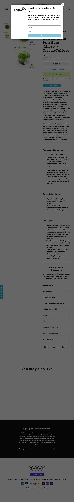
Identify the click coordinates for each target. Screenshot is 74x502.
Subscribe (44, 36)
